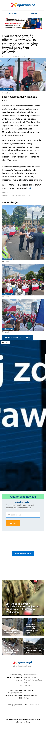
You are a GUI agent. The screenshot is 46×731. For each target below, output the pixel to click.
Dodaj (13, 523)
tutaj (30, 188)
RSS (20, 698)
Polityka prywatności (15, 693)
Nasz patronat (28, 690)
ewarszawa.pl (27, 719)
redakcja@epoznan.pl (15, 705)
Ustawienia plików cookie (13, 695)
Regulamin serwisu (30, 695)
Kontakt (34, 13)
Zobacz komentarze (23, 554)
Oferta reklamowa (16, 690)
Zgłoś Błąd (13, 13)
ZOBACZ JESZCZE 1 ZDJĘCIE (17, 337)
